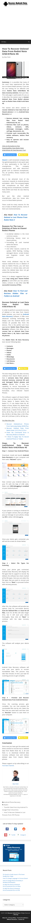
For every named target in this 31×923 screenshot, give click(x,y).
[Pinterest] (6, 834)
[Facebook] (7, 829)
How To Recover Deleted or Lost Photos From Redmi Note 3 (15, 217)
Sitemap (16, 914)
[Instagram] (22, 835)
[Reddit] (23, 829)
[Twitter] (15, 829)
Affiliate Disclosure (12, 919)
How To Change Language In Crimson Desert (15, 878)
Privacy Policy (12, 917)
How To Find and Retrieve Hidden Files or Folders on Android (15, 293)
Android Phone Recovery (12, 802)
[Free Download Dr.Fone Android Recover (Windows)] (10, 154)
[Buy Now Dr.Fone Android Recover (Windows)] (23, 154)
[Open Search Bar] (29, 42)
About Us (4, 917)
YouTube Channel (8, 766)
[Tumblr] (13, 835)
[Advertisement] (15, 24)
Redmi (6, 805)
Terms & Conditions (22, 917)
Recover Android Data (14, 913)
